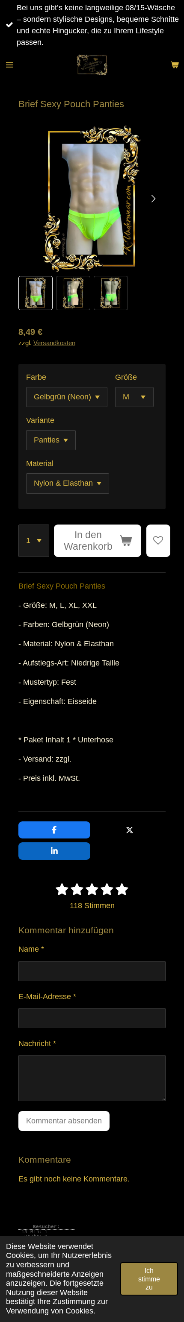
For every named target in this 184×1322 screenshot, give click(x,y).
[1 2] (33, 541)
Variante (40, 420)
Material (39, 463)
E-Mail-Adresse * (47, 996)
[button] (35, 293)
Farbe (36, 377)
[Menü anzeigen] (9, 65)
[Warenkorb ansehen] (174, 65)
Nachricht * (37, 1043)
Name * (31, 949)
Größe (126, 377)
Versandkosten (54, 342)
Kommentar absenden (64, 1121)
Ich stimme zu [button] (149, 1278)
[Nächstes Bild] (152, 199)
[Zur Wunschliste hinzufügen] (158, 541)
